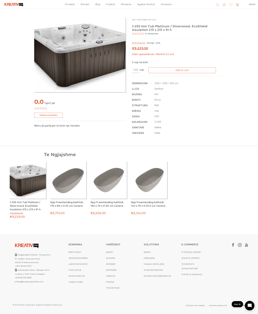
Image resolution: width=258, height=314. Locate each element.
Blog (97, 4)
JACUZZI (152, 20)
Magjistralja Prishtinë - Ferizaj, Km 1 (34, 255)
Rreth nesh (75, 252)
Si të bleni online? (191, 252)
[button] (231, 5)
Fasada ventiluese (154, 264)
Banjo (109, 252)
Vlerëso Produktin (48, 115)
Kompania (166, 4)
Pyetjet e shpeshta (191, 274)
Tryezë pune (113, 288)
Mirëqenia (126, 4)
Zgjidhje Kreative (146, 4)
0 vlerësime (151, 33)
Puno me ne (75, 270)
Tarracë (110, 276)
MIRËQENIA (149, 258)
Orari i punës (76, 282)
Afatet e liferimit (190, 258)
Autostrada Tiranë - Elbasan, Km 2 (33, 270)
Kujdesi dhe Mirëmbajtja (157, 276)
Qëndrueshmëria (78, 258)
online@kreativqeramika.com (28, 281)
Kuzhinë (110, 258)
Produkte (70, 4)
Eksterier (111, 270)
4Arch (252, 4)
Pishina (110, 282)
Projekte (110, 4)
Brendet (85, 4)
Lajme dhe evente (78, 264)
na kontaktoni (77, 276)
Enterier (110, 264)
